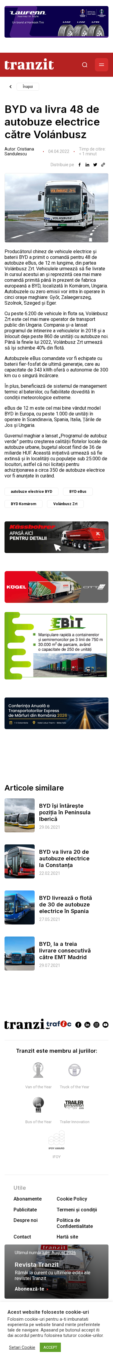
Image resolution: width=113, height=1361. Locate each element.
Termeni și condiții (77, 1210)
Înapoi (28, 87)
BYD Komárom (23, 504)
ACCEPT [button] (50, 1347)
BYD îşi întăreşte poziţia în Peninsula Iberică (65, 812)
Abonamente (28, 1199)
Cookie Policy (72, 1199)
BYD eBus (77, 491)
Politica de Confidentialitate (75, 1223)
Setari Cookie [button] (22, 1347)
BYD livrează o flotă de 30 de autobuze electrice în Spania (65, 904)
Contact (22, 1237)
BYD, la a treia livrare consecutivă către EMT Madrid (65, 950)
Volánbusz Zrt (65, 504)
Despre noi (26, 1220)
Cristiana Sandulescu (19, 151)
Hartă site (67, 1237)
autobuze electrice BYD (31, 491)
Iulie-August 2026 (59, 1252)
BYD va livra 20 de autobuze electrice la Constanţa (64, 858)
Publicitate (25, 1210)
